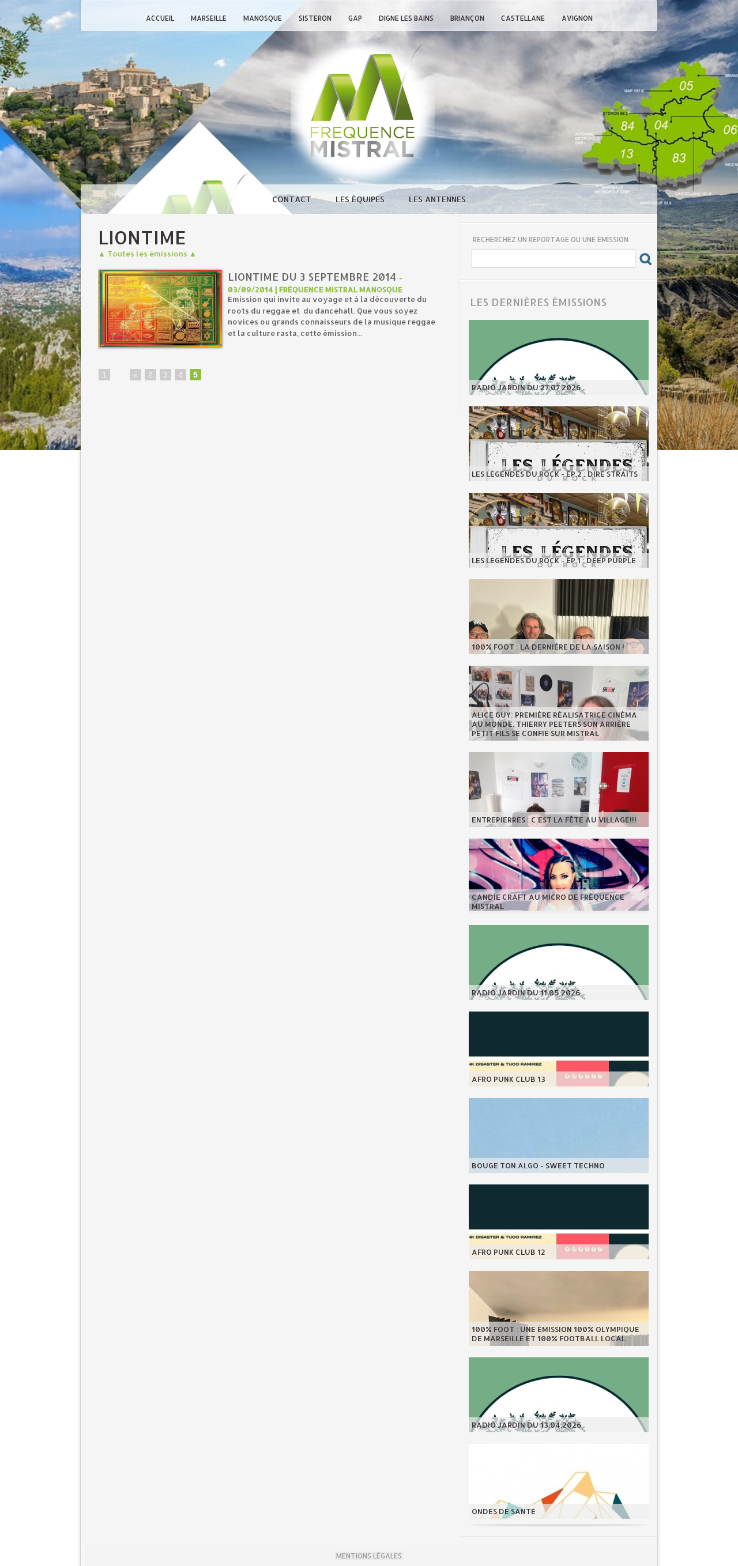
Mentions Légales (369, 1556)
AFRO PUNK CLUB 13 (508, 1079)
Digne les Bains (407, 18)
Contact (293, 199)
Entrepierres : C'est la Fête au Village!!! (554, 819)
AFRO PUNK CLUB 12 (508, 1251)
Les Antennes (437, 199)
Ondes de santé (504, 1511)
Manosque (263, 18)
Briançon (468, 18)
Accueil (161, 18)
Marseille (209, 18)
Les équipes (361, 199)
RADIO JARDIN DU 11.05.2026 (526, 992)
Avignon (577, 18)
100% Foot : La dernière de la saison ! (548, 646)
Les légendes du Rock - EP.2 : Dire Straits (555, 473)
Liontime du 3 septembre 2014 (312, 276)
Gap (356, 18)
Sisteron (316, 18)
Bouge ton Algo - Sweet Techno (538, 1165)
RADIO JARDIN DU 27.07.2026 (526, 387)
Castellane (524, 18)
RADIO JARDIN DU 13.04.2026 (527, 1424)
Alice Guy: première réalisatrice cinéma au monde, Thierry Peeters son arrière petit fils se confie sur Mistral (554, 724)
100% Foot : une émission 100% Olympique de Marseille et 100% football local (555, 1334)
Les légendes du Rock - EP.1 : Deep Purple (554, 560)
